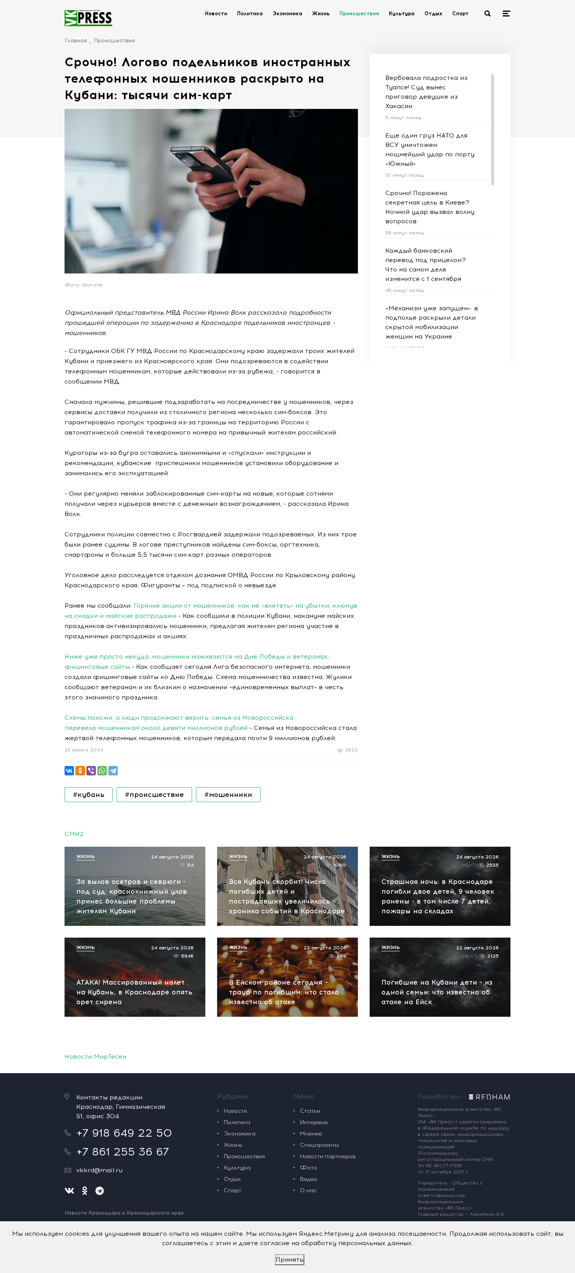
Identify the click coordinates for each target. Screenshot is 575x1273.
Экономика (287, 13)
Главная (76, 40)
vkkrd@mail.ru (99, 1170)
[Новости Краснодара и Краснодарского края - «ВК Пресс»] (88, 18)
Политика (250, 13)
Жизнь (321, 13)
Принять (290, 1259)
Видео (308, 1179)
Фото (308, 1167)
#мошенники (228, 794)
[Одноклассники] (80, 770)
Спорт (460, 13)
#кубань (88, 794)
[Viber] (91, 770)
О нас (308, 1190)
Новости (216, 13)
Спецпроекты (319, 1145)
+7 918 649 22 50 (124, 1132)
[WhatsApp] (102, 770)
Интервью (314, 1122)
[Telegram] (113, 770)
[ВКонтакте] (69, 770)
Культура (402, 13)
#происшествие (154, 794)
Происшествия (359, 13)
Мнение (311, 1133)
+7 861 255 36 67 (122, 1151)
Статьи (310, 1111)
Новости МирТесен (95, 1056)
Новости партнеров (328, 1156)
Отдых (433, 13)
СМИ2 (74, 834)
